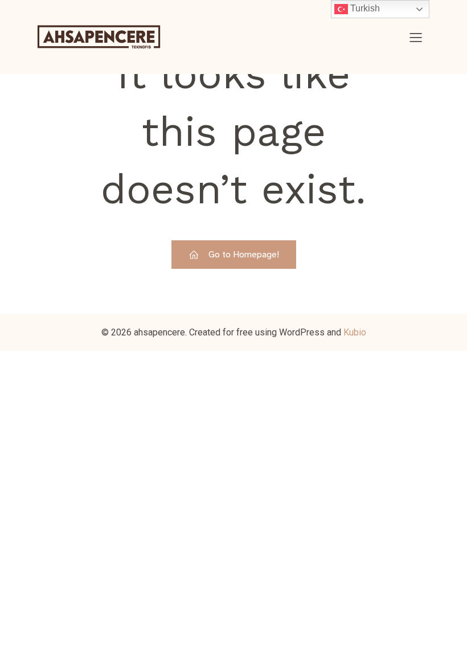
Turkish (364, 8)
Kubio (354, 332)
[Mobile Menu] (415, 37)
